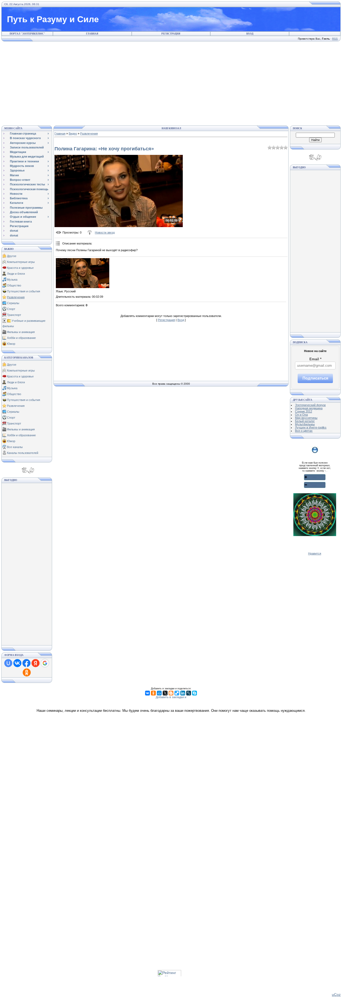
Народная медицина (308, 408)
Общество (14, 285)
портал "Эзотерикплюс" (27, 33)
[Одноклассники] (153, 693)
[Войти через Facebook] (26, 663)
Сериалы (13, 303)
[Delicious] (176, 693)
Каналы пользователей (22, 452)
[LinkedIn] (182, 693)
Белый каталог (305, 421)
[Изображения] (82, 273)
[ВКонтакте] (147, 693)
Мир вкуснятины (306, 417)
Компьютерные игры (21, 261)
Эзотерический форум (310, 405)
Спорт (11, 309)
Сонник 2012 (303, 411)
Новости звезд (105, 232)
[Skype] (194, 693)
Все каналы (15, 447)
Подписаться (315, 378)
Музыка (12, 279)
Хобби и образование (21, 337)
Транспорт (14, 314)
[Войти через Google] (45, 663)
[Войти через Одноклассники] (27, 672)
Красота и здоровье (20, 267)
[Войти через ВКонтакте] (17, 663)
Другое (11, 256)
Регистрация (170, 33)
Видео (73, 133)
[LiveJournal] (188, 693)
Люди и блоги (16, 273)
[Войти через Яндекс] (36, 663)
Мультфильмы (305, 424)
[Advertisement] (171, 82)
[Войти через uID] (8, 663)
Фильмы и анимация (21, 332)
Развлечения (16, 297)
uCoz (336, 994)
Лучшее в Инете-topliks (311, 427)
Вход (249, 33)
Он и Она (301, 414)
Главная (92, 33)
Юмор (11, 343)
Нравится (314, 553)
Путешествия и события (23, 291)
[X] (165, 693)
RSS (335, 38)
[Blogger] (171, 693)
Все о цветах (304, 430)
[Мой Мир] (159, 693)
